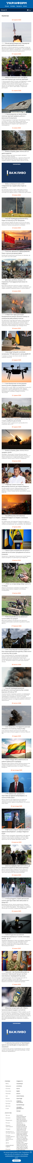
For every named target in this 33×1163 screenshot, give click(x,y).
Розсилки (8, 1149)
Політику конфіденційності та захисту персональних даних (16, 1156)
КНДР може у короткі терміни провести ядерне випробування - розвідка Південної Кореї (16, 831)
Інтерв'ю (19, 1086)
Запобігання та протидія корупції (10, 1132)
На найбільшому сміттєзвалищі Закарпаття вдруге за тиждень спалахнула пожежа (15, 517)
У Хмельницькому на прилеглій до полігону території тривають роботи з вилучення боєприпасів (14, 116)
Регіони (8, 1098)
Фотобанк (12, 6)
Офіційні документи (19, 1108)
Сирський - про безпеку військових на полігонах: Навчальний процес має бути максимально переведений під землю (15, 974)
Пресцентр (19, 6)
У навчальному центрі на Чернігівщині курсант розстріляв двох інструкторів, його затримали (15, 1045)
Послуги (7, 6)
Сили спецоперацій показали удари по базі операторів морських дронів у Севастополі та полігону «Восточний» (16, 651)
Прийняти (16, 1160)
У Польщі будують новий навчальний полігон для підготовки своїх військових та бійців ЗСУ (15, 900)
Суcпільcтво (9, 1101)
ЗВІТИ (7, 1143)
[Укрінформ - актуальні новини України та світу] (16, 3)
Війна (7, 1083)
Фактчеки (8, 1093)
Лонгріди (19, 1098)
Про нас (8, 1115)
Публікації (19, 1083)
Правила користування (9, 1126)
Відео (18, 1091)
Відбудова (8, 1086)
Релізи (18, 1111)
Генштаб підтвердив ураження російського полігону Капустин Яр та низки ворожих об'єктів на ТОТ (15, 690)
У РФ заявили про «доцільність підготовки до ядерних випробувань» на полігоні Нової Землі (14, 795)
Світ (7, 1096)
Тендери (8, 1129)
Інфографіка (20, 1096)
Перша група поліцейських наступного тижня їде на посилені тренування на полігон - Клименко (16, 552)
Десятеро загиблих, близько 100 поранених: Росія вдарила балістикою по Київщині (14, 282)
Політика (8, 1088)
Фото (18, 1088)
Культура (8, 1103)
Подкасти (19, 1081)
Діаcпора (8, 1106)
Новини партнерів (19, 1101)
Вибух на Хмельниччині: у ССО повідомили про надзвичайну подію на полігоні (14, 186)
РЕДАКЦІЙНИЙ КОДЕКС (10, 1146)
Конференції (20, 1104)
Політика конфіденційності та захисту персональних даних (10, 1138)
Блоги (18, 1093)
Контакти (8, 1117)
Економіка (8, 1091)
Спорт (7, 1108)
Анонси (25, 6)
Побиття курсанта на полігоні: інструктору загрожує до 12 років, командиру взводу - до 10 (16, 936)
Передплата (9, 1120)
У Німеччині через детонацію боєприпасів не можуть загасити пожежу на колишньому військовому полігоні (15, 316)
